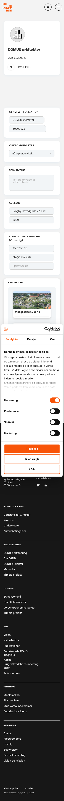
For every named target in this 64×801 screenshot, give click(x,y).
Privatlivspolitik (11, 788)
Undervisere (11, 525)
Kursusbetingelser (15, 531)
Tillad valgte (32, 458)
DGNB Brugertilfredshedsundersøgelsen (21, 664)
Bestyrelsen (11, 749)
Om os (8, 733)
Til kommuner (12, 673)
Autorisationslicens (15, 711)
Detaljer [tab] (32, 339)
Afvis (32, 469)
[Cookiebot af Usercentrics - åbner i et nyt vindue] (45, 329)
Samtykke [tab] (12, 339)
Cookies (29, 788)
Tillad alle (32, 448)
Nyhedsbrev (43, 478)
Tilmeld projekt (13, 575)
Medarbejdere (12, 739)
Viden (7, 635)
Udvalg (8, 744)
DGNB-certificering (15, 553)
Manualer (9, 569)
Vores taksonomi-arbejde (19, 607)
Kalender (9, 520)
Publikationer (12, 646)
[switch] (55, 411)
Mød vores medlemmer (18, 706)
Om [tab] (52, 339)
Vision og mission (14, 760)
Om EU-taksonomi (15, 602)
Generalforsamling (14, 755)
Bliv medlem (11, 700)
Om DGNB (10, 558)
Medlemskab (12, 695)
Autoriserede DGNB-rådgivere (16, 653)
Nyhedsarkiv (11, 640)
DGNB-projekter (13, 564)
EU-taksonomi (12, 596)
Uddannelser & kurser (17, 515)
